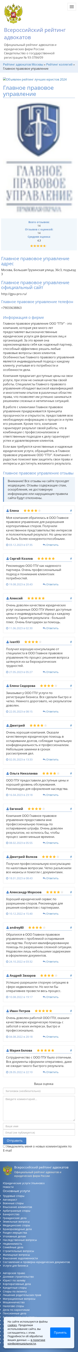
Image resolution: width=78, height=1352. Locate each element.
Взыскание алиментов (17, 1207)
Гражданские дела (15, 1218)
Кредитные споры (15, 1287)
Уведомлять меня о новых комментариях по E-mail (37, 1148)
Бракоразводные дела (17, 1229)
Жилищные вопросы (16, 1254)
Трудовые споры (13, 1196)
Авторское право (14, 1273)
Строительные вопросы (18, 1251)
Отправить (15, 1140)
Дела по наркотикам (16, 1310)
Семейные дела (13, 1247)
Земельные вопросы (16, 1221)
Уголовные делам (14, 1236)
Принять (60, 1332)
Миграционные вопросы (19, 1298)
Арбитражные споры (16, 1210)
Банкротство (11, 1214)
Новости (8, 1187)
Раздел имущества (15, 1232)
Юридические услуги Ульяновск (24, 1183)
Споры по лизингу (15, 1291)
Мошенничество (14, 1302)
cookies (12, 1325)
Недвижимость (12, 1243)
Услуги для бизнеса (15, 1265)
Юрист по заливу (14, 1280)
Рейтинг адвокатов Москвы (23, 64)
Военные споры (13, 1203)
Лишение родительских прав (22, 1295)
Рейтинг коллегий (59, 64)
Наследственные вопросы (20, 1240)
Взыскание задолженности (20, 1258)
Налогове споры (13, 1306)
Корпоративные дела (17, 1284)
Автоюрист (10, 1199)
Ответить (52, 545)
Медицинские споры (16, 1225)
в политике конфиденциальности (26, 1341)
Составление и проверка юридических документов (36, 1262)
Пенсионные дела (14, 1313)
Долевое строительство (18, 1276)
